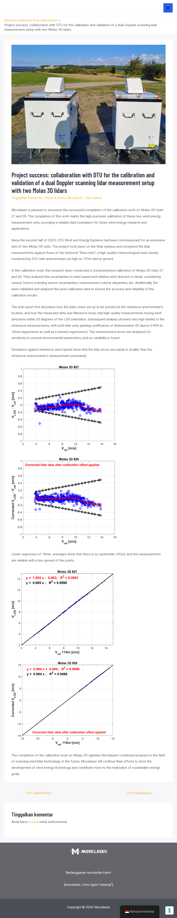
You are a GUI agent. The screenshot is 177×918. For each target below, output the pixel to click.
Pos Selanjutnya (141, 793)
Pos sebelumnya (36, 793)
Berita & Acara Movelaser (64, 198)
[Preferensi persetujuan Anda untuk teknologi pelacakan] (169, 910)
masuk (33, 822)
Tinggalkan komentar (26, 198)
